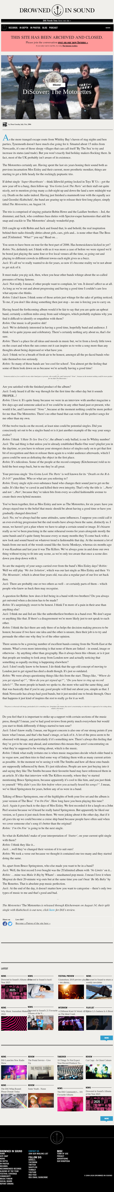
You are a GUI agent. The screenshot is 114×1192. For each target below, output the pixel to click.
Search (108, 28)
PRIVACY (60, 1156)
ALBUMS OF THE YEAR (9, 1171)
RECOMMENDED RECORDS (10, 1168)
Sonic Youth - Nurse (37, 1089)
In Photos (35, 27)
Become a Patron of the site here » (33, 923)
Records (13, 27)
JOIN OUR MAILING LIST (38, 1153)
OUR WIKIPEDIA (63, 1161)
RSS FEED (32, 1174)
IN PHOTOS (4, 1163)
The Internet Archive (69, 46)
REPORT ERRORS (6, 1183)
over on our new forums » (73, 42)
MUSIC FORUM (6, 1178)
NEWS (2, 1158)
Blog (44, 27)
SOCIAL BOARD (6, 1181)
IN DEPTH (4, 1161)
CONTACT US (34, 1151)
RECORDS (4, 1166)
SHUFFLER (33, 1167)
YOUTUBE (32, 1172)
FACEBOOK (33, 1162)
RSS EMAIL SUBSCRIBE (38, 1177)
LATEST (4, 968)
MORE (107, 1038)
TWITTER (32, 1164)
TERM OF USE (62, 1153)
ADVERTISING (62, 1158)
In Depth (23, 27)
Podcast (53, 27)
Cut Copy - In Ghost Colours (98, 1060)
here (52, 910)
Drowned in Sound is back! (40, 979)
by (14, 124)
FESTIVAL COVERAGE (8, 1173)
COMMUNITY (5, 1176)
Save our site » (57, 20)
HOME (2, 1153)
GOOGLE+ (32, 1159)
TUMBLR (32, 1169)
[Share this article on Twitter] (10, 923)
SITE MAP (4, 1156)
